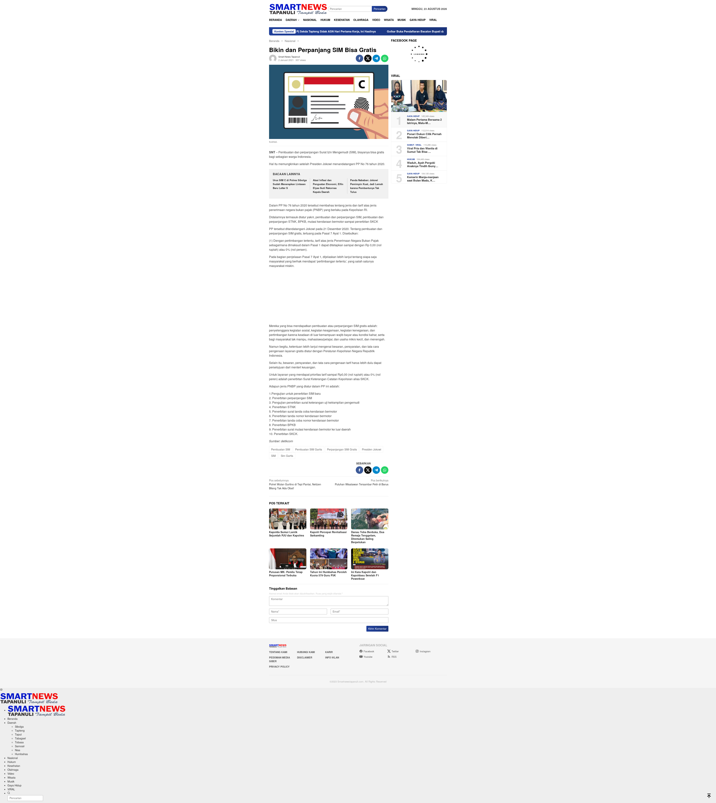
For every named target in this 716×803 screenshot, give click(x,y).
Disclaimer (304, 657)
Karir (329, 652)
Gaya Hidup (413, 116)
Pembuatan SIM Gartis (308, 449)
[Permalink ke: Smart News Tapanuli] (273, 58)
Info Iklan (332, 657)
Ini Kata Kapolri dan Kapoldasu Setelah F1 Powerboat (365, 575)
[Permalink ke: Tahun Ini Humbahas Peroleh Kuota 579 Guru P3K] (328, 558)
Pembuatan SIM (280, 449)
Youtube (368, 656)
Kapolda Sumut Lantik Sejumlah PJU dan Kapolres (286, 533)
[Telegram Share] (376, 58)
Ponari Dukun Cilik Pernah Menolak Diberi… (424, 135)
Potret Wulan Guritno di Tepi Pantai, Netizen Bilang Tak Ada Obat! (295, 484)
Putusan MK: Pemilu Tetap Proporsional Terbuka (286, 573)
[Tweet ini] (368, 58)
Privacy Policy (279, 666)
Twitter (395, 651)
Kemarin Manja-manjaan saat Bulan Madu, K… (423, 178)
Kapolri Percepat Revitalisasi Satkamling (328, 533)
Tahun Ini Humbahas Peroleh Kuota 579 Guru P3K (328, 573)
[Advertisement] (329, 297)
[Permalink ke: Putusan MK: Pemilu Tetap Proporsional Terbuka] (287, 558)
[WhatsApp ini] (384, 58)
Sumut (410, 144)
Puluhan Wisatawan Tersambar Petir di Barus (361, 482)
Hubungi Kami (306, 652)
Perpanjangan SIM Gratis (342, 449)
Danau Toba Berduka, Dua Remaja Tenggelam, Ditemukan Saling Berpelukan (367, 537)
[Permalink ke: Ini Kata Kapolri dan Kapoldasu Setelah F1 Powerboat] (369, 558)
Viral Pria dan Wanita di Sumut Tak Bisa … (422, 150)
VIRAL (418, 144)
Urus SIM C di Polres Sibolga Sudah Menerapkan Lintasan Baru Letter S (290, 184)
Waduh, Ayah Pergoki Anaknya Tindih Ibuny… (422, 164)
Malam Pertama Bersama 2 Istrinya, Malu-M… (424, 121)
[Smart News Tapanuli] (298, 8)
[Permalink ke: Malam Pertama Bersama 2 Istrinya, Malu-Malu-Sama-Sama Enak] (419, 96)
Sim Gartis (287, 456)
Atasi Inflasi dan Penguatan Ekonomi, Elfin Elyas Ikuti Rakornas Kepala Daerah (328, 185)
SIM (273, 456)
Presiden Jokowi (371, 449)
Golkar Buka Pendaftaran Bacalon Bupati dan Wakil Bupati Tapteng (386, 31)
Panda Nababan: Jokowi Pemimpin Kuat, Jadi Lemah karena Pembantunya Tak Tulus (366, 185)
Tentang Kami (278, 652)
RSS (394, 656)
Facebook (369, 651)
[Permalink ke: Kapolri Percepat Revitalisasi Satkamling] (328, 518)
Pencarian (380, 9)
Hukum (411, 159)
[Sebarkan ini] (359, 58)
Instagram (425, 651)
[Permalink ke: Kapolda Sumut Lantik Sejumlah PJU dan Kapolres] (287, 518)
